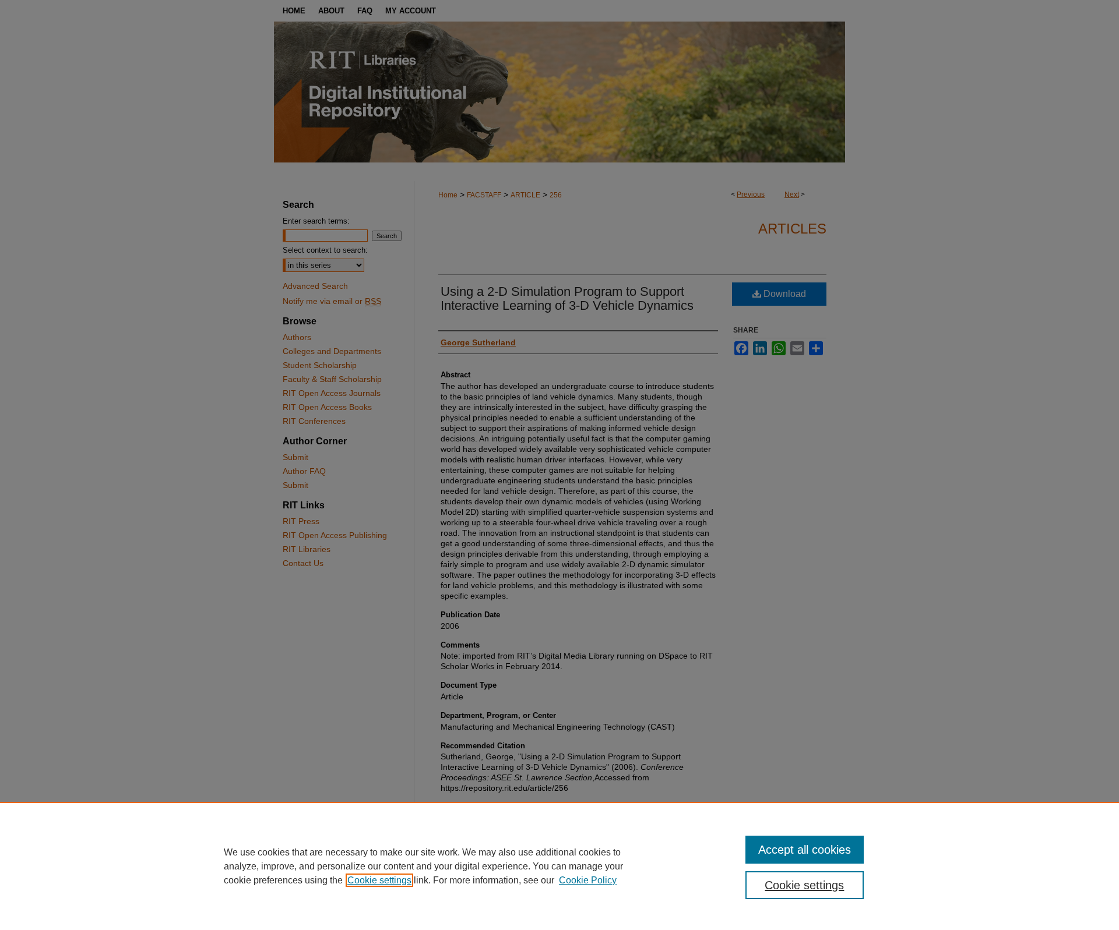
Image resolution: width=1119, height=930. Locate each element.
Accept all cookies (804, 849)
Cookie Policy (588, 880)
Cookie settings (379, 880)
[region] (559, 866)
